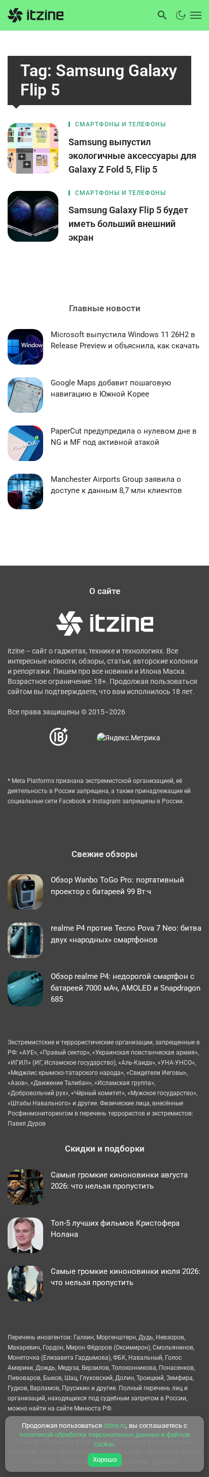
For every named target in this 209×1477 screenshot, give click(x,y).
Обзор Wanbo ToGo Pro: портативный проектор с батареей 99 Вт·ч (117, 885)
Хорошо (105, 1459)
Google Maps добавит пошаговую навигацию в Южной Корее (111, 388)
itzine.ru (114, 1425)
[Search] (162, 15)
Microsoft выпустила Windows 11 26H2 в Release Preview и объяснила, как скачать (125, 340)
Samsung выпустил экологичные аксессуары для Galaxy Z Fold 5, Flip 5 (132, 156)
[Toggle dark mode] (181, 15)
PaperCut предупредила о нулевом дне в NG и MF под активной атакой (124, 436)
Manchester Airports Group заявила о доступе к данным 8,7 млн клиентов (116, 485)
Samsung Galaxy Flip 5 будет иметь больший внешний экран (128, 224)
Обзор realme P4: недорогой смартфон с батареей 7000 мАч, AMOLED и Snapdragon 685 (125, 988)
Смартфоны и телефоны (120, 124)
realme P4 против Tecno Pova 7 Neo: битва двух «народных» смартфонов (126, 934)
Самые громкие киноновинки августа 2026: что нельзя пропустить (119, 1180)
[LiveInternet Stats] (83, 737)
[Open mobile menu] (194, 15)
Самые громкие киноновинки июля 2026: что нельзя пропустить (125, 1277)
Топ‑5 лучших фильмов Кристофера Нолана (115, 1229)
